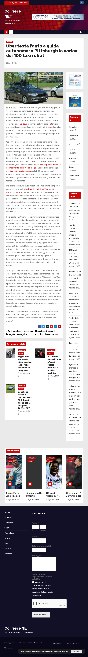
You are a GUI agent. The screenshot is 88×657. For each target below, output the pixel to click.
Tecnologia (74, 175)
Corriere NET (16, 628)
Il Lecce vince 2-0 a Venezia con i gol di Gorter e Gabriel (75, 278)
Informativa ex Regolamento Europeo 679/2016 (42, 576)
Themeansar (9, 648)
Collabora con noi (73, 644)
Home (7, 512)
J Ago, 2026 (25, 373)
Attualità (22, 350)
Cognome (43, 531)
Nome (35, 523)
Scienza (72, 158)
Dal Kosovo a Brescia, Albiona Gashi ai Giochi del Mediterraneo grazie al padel (75, 396)
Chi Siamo (57, 644)
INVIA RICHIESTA (41, 614)
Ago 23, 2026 (33, 499)
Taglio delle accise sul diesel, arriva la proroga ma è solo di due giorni (25, 363)
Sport (71, 167)
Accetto (76, 651)
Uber (50, 127)
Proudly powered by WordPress (16, 643)
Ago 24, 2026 (13, 499)
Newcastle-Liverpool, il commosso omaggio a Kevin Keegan (75, 300)
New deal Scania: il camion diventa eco (46, 333)
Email (35, 537)
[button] (81, 32)
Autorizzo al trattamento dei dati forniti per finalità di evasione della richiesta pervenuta (42, 589)
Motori (9, 42)
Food (71, 144)
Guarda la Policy (63, 651)
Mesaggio (37, 555)
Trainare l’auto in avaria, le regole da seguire (19, 333)
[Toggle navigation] (11, 32)
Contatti (8, 553)
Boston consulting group (20, 171)
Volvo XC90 (22, 124)
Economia (73, 135)
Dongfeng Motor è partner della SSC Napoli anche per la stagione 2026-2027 (25, 400)
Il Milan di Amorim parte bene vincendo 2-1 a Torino (74, 256)
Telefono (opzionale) (41, 546)
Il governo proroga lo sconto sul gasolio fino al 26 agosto (75, 349)
